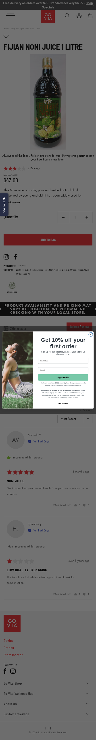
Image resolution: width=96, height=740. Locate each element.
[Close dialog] (91, 334)
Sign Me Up (63, 377)
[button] (4, 204)
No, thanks (63, 403)
